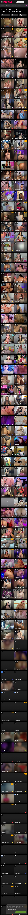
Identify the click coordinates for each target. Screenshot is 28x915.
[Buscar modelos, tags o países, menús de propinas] (26, 5)
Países (15, 15)
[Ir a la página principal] (8, 2)
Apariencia (6, 15)
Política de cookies (11, 909)
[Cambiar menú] (1, 2)
